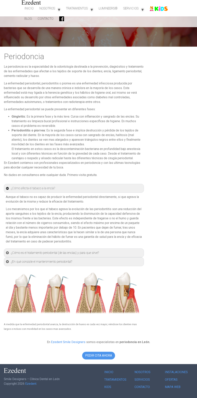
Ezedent (30, 383)
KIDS (107, 387)
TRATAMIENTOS (77, 8)
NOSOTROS (47, 8)
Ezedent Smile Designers (68, 342)
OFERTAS (171, 379)
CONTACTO (45, 18)
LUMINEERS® (108, 8)
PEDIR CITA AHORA (98, 355)
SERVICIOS (131, 8)
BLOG (28, 18)
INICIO (29, 8)
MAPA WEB (172, 387)
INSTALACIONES (176, 372)
